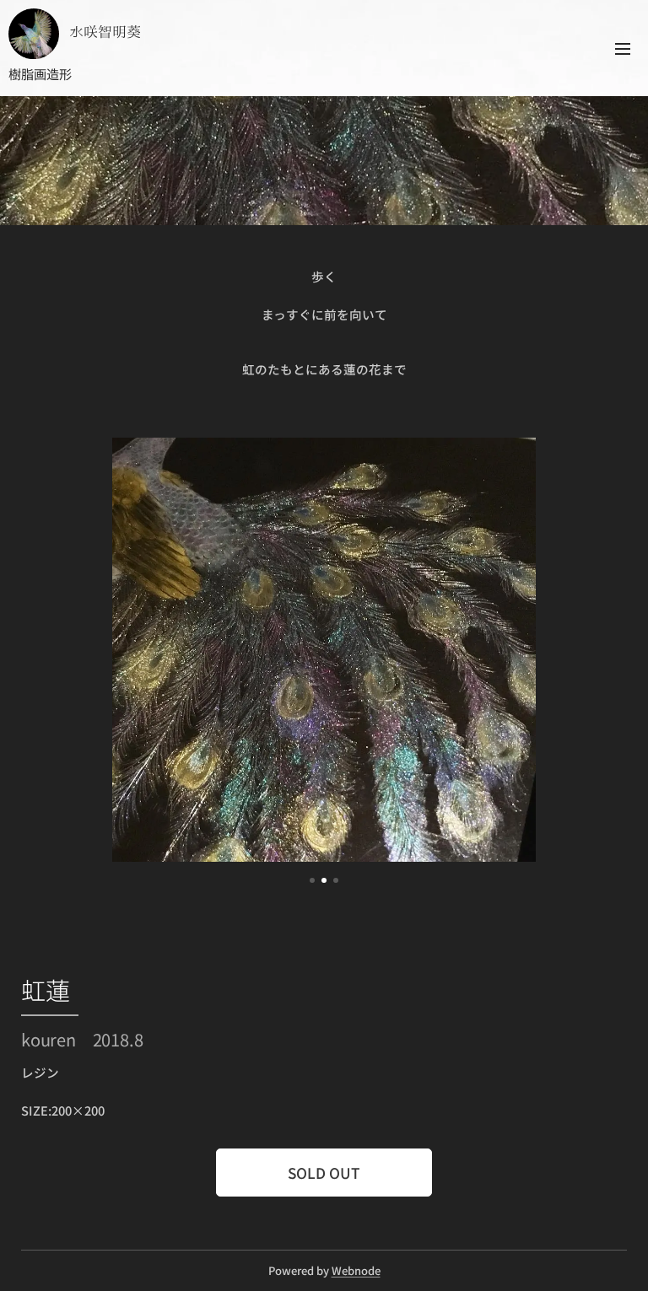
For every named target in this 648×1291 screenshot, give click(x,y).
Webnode (356, 1270)
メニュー (623, 48)
